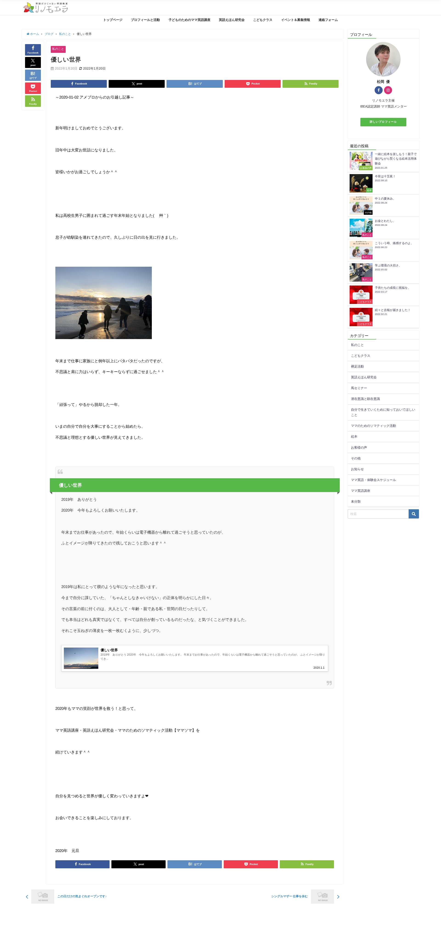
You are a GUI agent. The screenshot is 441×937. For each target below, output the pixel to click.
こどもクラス (262, 19)
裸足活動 (357, 366)
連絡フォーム (328, 19)
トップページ (112, 19)
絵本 (354, 436)
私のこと (58, 48)
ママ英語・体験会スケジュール (373, 479)
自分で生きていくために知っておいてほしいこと (383, 412)
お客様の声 (359, 447)
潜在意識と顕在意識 (365, 398)
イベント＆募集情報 (295, 19)
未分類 (356, 501)
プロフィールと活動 (145, 19)
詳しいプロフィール (383, 121)
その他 (356, 458)
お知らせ (357, 469)
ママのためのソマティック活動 (373, 425)
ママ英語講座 (360, 490)
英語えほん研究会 (232, 19)
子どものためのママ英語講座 (189, 19)
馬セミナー (359, 388)
